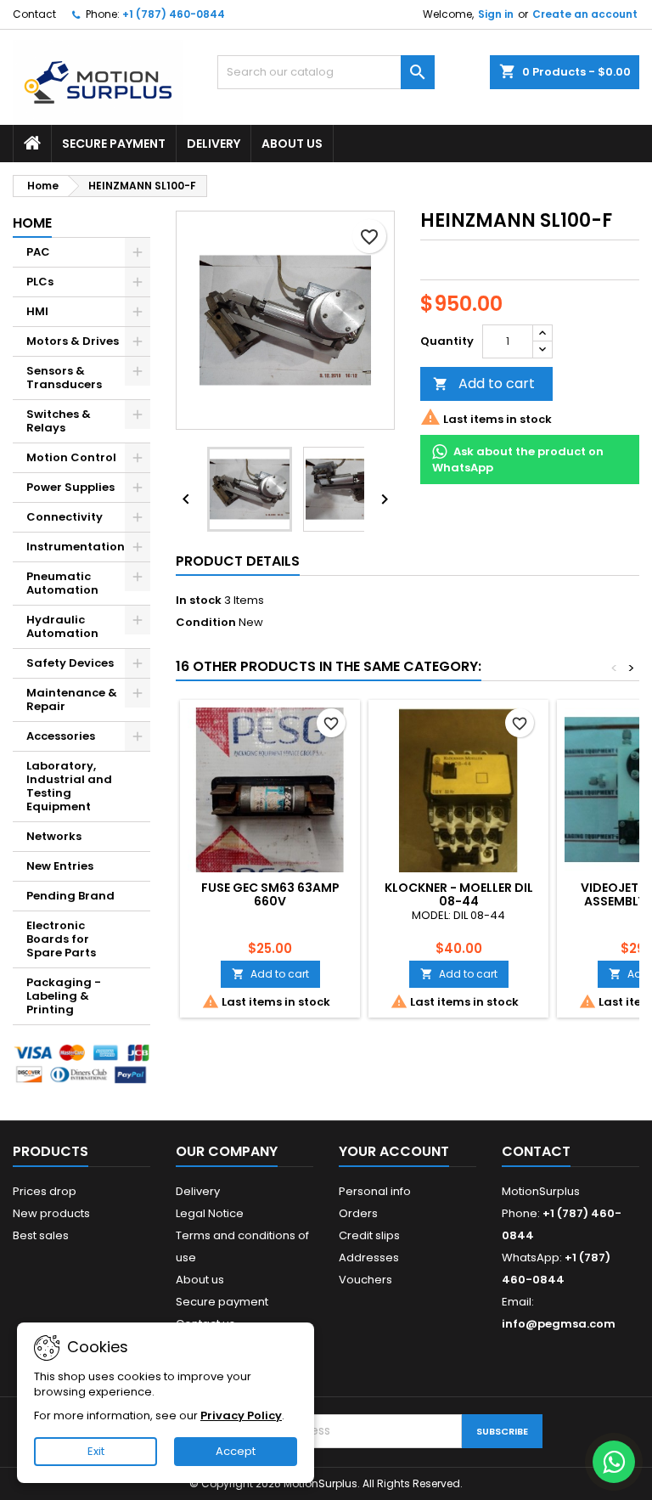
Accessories (60, 736)
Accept (236, 1451)
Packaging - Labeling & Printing (63, 996)
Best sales (41, 1235)
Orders (358, 1213)
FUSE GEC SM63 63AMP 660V (270, 894)
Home (32, 223)
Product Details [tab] (238, 561)
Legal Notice (210, 1213)
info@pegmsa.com (558, 1324)
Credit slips (369, 1235)
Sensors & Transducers (64, 377)
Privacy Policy (241, 1415)
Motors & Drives (72, 341)
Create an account (585, 14)
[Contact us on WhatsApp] (614, 1462)
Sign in (496, 14)
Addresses (369, 1257)
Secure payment (114, 143)
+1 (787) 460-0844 (173, 14)
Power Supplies (70, 487)
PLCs (39, 281)
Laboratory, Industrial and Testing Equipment (69, 786)
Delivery (213, 143)
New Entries (59, 866)
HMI (37, 311)
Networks (54, 836)
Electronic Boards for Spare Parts (61, 939)
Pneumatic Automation (62, 583)
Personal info (375, 1191)
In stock (199, 600)
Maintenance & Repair (71, 699)
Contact (34, 14)
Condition (206, 622)
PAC (38, 252)
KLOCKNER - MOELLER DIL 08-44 (459, 894)
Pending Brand (70, 896)
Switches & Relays (58, 421)
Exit (95, 1451)
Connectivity (64, 517)
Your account (394, 1151)
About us (292, 143)
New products (51, 1213)
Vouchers (365, 1280)
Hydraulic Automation (62, 626)
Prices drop (44, 1191)
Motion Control (71, 457)
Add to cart (484, 383)
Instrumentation (75, 547)
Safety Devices (70, 663)
